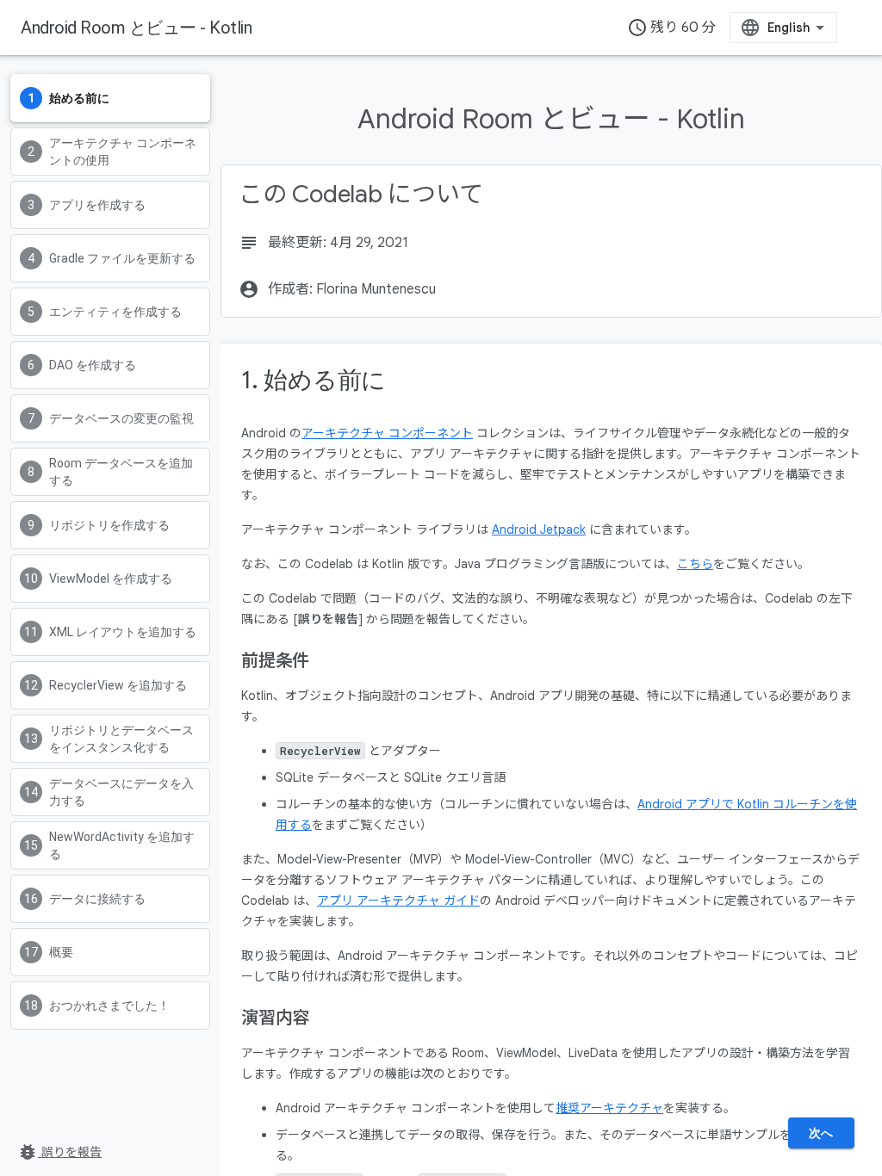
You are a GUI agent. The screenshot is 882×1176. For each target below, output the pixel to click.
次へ (821, 1133)
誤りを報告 (59, 1152)
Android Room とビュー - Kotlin (136, 27)
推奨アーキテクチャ (609, 1108)
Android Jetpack (539, 529)
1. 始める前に (313, 380)
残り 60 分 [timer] (671, 27)
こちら (695, 564)
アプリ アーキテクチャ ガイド (398, 900)
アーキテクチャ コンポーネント (387, 433)
